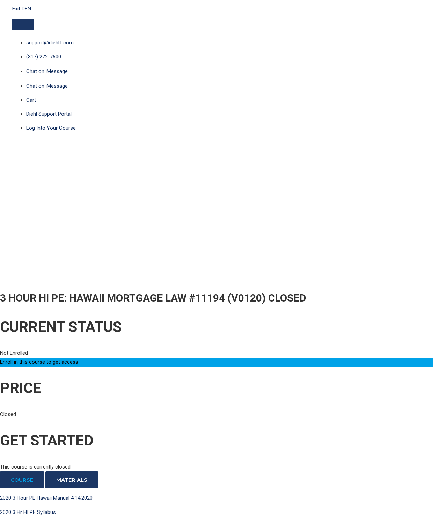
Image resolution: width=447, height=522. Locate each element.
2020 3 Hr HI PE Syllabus (28, 512)
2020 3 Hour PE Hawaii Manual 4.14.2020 (46, 498)
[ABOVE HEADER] (23, 24)
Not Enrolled (14, 353)
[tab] (22, 479)
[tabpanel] (216, 505)
